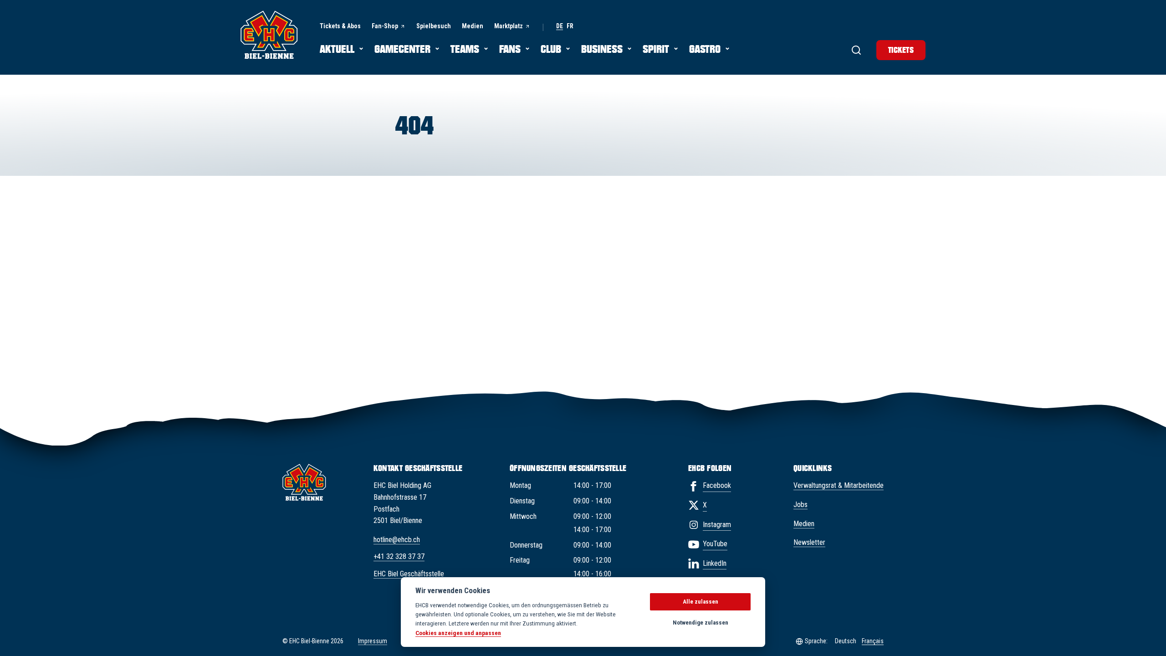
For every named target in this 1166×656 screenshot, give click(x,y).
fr (570, 26)
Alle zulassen (700, 601)
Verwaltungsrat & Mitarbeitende (838, 485)
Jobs (800, 504)
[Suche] (856, 50)
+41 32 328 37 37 (398, 556)
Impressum (372, 641)
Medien (803, 523)
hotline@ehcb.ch (396, 539)
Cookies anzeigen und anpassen (458, 632)
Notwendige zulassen (700, 622)
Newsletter (809, 542)
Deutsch (845, 641)
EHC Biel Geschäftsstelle (408, 573)
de (559, 26)
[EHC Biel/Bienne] (269, 34)
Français (873, 641)
